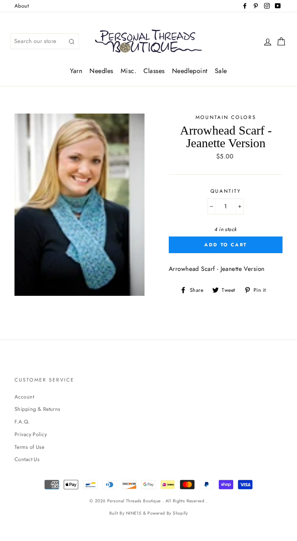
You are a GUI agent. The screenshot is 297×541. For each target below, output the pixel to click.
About (21, 5)
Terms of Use (29, 447)
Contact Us (26, 459)
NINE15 (134, 513)
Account (24, 396)
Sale (221, 71)
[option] (79, 205)
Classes (153, 71)
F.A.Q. (22, 421)
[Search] (71, 41)
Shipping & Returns (37, 409)
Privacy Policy (30, 434)
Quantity (225, 191)
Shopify (180, 513)
